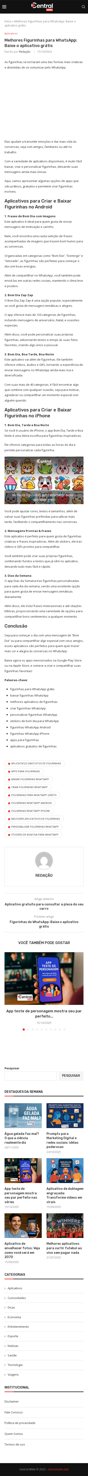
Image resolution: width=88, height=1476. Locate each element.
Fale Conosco (14, 1412)
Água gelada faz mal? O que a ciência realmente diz (22, 1138)
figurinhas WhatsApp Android (31, 803)
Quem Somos (14, 1434)
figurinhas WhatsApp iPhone (30, 810)
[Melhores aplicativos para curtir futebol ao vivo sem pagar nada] (65, 1225)
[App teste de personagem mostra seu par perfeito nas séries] (44, 978)
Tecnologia (15, 1365)
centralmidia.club (58, 1469)
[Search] (83, 6)
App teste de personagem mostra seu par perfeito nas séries (21, 1195)
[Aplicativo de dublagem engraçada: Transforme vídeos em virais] (65, 1170)
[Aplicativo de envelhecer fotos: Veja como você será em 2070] (23, 1225)
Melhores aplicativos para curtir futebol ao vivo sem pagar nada (64, 1248)
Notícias (13, 1346)
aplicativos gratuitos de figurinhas (36, 763)
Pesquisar (12, 1068)
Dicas (11, 1307)
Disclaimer (12, 1401)
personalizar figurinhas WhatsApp (35, 826)
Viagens (13, 1374)
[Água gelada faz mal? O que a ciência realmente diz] (23, 1115)
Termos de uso (15, 1444)
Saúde (12, 1355)
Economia (14, 1317)
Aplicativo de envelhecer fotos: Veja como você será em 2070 (22, 1250)
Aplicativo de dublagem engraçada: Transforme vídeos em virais (64, 1195)
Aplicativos (15, 1288)
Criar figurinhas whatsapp (29, 787)
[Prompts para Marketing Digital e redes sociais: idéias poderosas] (65, 1115)
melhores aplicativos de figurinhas (35, 818)
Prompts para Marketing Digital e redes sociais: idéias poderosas (62, 1140)
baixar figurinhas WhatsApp (30, 779)
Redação (24, 52)
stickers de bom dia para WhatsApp (34, 834)
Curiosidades (17, 1298)
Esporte (13, 1336)
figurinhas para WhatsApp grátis (33, 795)
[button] (8, 991)
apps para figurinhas (25, 771)
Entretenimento (18, 1327)
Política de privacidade (20, 1423)
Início (8, 21)
